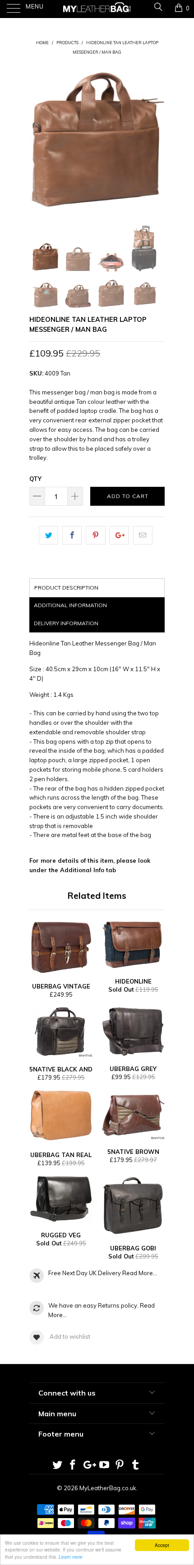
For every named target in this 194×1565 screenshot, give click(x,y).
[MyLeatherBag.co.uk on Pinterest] (120, 1465)
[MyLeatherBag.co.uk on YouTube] (104, 1465)
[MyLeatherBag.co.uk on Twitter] (57, 1465)
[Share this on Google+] (119, 535)
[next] (156, 139)
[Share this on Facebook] (72, 535)
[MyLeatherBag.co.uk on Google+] (89, 1465)
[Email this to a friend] (142, 535)
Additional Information (70, 605)
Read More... (139, 1273)
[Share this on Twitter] (48, 535)
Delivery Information (66, 623)
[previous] (38, 139)
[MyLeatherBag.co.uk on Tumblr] (136, 1465)
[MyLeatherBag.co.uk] (97, 9)
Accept (162, 1545)
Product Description (66, 587)
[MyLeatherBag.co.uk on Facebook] (73, 1465)
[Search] (157, 8)
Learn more (71, 1556)
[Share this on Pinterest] (95, 535)
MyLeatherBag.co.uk (107, 1488)
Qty (35, 478)
